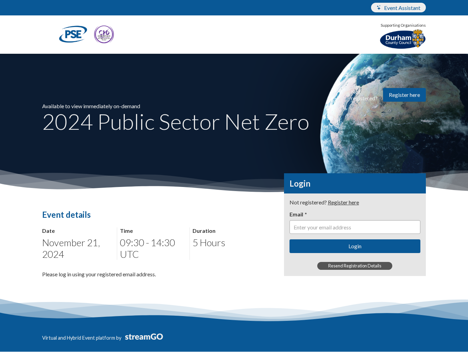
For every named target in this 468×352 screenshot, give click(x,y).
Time (126, 230)
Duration (204, 230)
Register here (404, 94)
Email (296, 214)
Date (48, 230)
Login (354, 246)
